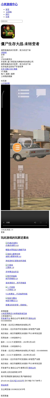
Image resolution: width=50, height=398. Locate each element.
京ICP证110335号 (17, 381)
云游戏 (9, 12)
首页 (7, 9)
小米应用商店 (6, 314)
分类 (7, 17)
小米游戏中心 (9, 4)
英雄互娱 (23, 314)
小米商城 (16, 314)
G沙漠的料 (5, 83)
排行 (7, 14)
